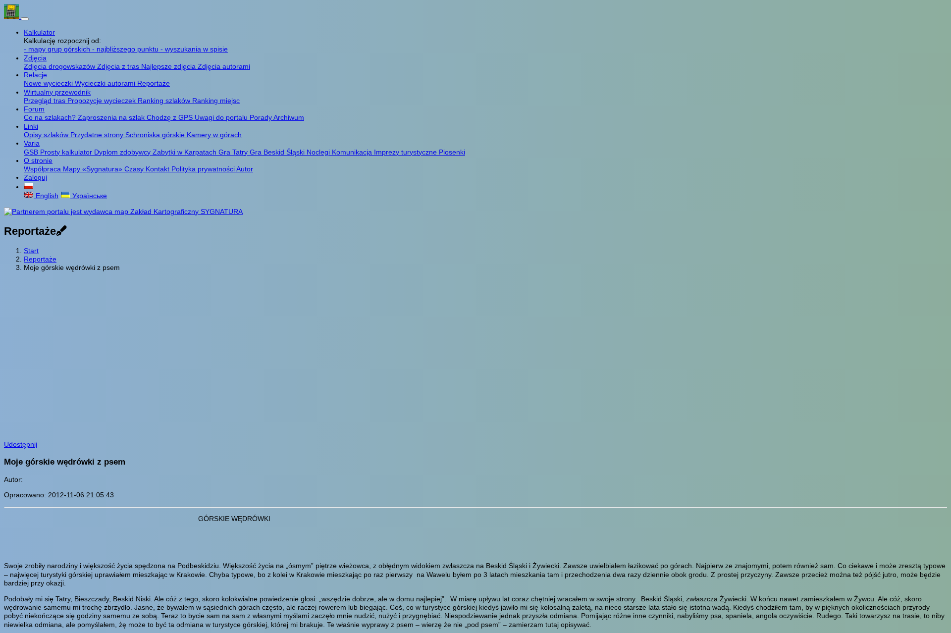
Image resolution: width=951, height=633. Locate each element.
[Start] (12, 16)
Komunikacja (353, 152)
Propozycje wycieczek (102, 101)
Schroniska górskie (156, 135)
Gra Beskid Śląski (278, 152)
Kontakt (158, 169)
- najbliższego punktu (126, 49)
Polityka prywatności (203, 169)
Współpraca (43, 169)
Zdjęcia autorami (224, 66)
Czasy (135, 169)
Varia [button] (32, 143)
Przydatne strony (97, 135)
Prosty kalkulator (67, 152)
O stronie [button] (38, 160)
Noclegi (319, 152)
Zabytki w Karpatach (185, 152)
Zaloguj (35, 177)
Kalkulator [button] (39, 32)
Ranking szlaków (165, 101)
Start (31, 251)
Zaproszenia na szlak (112, 117)
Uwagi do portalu (222, 117)
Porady (261, 117)
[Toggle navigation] (25, 18)
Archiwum (288, 117)
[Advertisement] (475, 348)
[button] (29, 187)
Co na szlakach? (51, 117)
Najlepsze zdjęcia (169, 66)
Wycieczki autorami (106, 83)
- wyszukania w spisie (194, 49)
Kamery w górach (214, 135)
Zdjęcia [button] (35, 58)
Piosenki (452, 152)
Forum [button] (34, 109)
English (46, 196)
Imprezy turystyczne (406, 152)
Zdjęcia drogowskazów (60, 66)
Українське (88, 196)
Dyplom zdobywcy (123, 152)
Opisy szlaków (47, 135)
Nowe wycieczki (49, 83)
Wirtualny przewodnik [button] (57, 92)
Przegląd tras (45, 101)
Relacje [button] (35, 75)
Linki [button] (31, 126)
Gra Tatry (234, 152)
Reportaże (153, 83)
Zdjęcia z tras (119, 66)
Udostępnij (20, 444)
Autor (244, 169)
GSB (32, 152)
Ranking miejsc (216, 101)
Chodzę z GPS (171, 117)
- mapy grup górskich (58, 49)
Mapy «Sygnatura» (93, 169)
